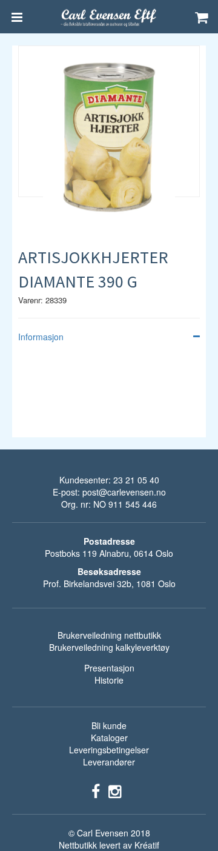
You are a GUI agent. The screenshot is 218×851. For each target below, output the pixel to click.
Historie (109, 680)
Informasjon (41, 337)
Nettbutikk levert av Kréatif (109, 845)
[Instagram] (114, 790)
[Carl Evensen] (109, 17)
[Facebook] (95, 790)
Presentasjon (109, 668)
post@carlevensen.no (124, 492)
